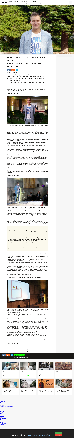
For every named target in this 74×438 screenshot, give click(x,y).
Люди (14, 1)
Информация (3, 413)
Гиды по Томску (32, 1)
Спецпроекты (22, 3)
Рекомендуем (3, 418)
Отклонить (58, 435)
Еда (18, 1)
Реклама (31, 3)
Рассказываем (3, 423)
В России (2, 405)
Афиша (27, 3)
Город (10, 1)
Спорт (1, 404)
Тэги (17, 3)
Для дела (2, 419)
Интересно (2, 414)
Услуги (1, 408)
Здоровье (2, 399)
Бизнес (1, 410)
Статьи (14, 3)
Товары (1, 407)
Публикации (2, 421)
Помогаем (2, 417)
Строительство (3, 401)
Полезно (2, 416)
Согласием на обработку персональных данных (36, 435)
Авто (1, 397)
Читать (1, 422)
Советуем (2, 425)
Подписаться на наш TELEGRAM (19, 355)
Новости (10, 3)
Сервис (1, 412)
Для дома (2, 411)
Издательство (36, 3)
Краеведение (24, 1)
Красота (1, 400)
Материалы (2, 424)
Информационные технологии (6, 406)
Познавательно (3, 427)
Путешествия (3, 402)
